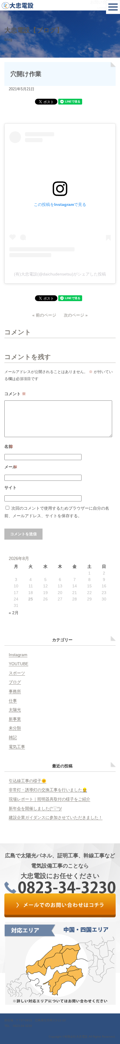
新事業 (15, 719)
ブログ (15, 682)
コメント (15, 393)
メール (11, 466)
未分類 (15, 728)
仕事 (13, 700)
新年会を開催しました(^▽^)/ (35, 808)
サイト (10, 487)
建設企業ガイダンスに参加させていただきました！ (56, 817)
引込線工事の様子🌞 (27, 780)
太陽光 (15, 709)
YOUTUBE (18, 663)
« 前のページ (44, 315)
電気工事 (17, 746)
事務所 (15, 691)
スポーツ (17, 673)
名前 (9, 446)
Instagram (18, 654)
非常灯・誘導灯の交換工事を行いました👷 (48, 789)
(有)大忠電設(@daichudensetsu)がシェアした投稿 (60, 274)
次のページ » (76, 315)
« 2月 (14, 612)
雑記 (13, 737)
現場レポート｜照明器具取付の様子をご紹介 (49, 799)
